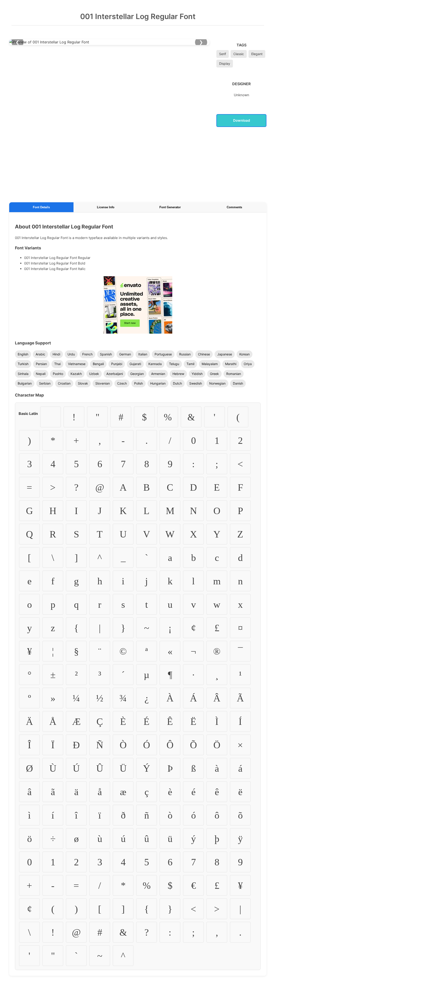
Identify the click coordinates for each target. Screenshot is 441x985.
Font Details (41, 207)
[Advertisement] (137, 164)
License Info (105, 207)
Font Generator (170, 207)
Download (241, 120)
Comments (234, 207)
